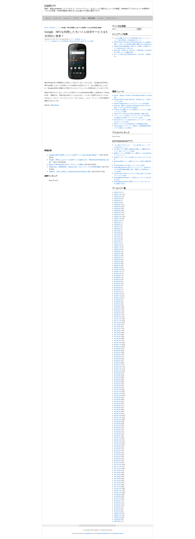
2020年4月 (117, 261)
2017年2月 (117, 338)
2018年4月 (117, 310)
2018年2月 (117, 314)
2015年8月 (117, 375)
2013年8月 (117, 424)
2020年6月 (117, 257)
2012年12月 (117, 440)
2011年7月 (117, 474)
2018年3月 (117, 312)
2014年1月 (117, 413)
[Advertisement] (77, 127)
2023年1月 (117, 214)
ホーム (48, 18)
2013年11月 (117, 418)
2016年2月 (117, 363)
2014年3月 (117, 409)
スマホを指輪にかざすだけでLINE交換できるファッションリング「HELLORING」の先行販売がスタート (132, 39)
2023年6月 (117, 204)
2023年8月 (117, 200)
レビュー (67, 18)
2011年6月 (117, 476)
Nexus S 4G (73, 41)
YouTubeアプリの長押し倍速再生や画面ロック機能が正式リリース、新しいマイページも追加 (132, 150)
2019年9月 (117, 275)
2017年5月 (117, 332)
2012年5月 (117, 454)
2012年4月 (117, 456)
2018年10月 (117, 298)
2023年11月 (117, 194)
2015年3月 (117, 385)
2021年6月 (117, 235)
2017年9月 (117, 324)
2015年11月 (117, 369)
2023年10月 (117, 196)
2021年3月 (117, 239)
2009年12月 (117, 513)
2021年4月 (117, 237)
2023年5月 (117, 206)
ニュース (57, 18)
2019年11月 (117, 271)
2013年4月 (117, 432)
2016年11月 (117, 344)
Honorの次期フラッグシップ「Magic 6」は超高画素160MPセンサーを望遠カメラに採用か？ (132, 127)
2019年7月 (117, 279)
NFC (78, 41)
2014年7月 (117, 401)
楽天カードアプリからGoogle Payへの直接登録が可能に (131, 124)
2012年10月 (117, 444)
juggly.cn (50, 5)
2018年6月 (117, 306)
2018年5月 (117, 308)
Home (46, 27)
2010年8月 (117, 497)
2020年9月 (117, 251)
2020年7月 (117, 255)
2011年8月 (117, 472)
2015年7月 (117, 377)
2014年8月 (117, 399)
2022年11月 (117, 219)
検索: (113, 29)
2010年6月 (117, 501)
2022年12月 (117, 216)
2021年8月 (117, 233)
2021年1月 (117, 243)
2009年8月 (117, 521)
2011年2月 (117, 485)
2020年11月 (117, 247)
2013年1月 (117, 438)
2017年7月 (117, 328)
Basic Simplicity (103, 533)
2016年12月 (117, 342)
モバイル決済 (89, 41)
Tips (83, 18)
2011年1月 (117, 487)
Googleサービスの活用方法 (60, 41)
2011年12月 (117, 464)
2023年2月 (117, 212)
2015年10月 (117, 371)
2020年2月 (117, 265)
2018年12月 (117, 294)
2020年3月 (117, 263)
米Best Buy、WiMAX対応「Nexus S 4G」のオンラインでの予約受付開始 (75, 167)
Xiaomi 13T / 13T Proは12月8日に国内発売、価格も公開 (131, 114)
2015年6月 (117, 379)
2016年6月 (117, 355)
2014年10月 (117, 395)
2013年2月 (117, 436)
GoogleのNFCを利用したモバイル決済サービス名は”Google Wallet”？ (74, 155)
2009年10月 (117, 517)
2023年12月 (117, 192)
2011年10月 (117, 468)
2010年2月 (117, 509)
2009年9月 (117, 519)
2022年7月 (117, 227)
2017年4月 (117, 334)
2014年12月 (117, 391)
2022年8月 (117, 225)
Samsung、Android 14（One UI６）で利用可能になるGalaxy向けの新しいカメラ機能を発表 (132, 51)
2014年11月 (117, 393)
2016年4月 (117, 359)
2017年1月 (117, 340)
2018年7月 (117, 304)
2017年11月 (117, 320)
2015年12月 (117, 367)
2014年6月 (117, 403)
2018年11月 (117, 296)
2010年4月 (117, 505)
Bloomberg (55, 105)
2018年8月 (117, 302)
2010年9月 (117, 495)
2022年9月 (117, 223)
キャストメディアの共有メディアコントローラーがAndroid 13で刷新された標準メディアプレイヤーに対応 (132, 117)
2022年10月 (117, 221)
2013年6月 (117, 428)
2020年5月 (117, 259)
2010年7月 (117, 499)
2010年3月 (117, 507)
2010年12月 (117, 489)
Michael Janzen (119, 533)
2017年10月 (117, 322)
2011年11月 (117, 466)
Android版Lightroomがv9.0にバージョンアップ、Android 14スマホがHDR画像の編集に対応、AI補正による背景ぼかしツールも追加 (132, 169)
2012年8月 (117, 448)
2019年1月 (117, 292)
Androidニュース (55, 27)
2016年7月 (117, 353)
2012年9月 (117, 446)
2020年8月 (117, 253)
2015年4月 (117, 383)
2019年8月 (117, 277)
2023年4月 (117, 208)
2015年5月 (117, 381)
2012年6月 (117, 452)
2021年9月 (117, 231)
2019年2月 (117, 290)
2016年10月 (117, 346)
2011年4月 (117, 480)
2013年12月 (117, 415)
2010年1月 (117, 511)
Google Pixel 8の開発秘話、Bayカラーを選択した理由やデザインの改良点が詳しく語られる (132, 47)
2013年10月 (117, 420)
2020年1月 (117, 267)
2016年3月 (117, 361)
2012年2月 (117, 460)
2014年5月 (117, 405)
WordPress (89, 533)
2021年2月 (117, 241)
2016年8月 (117, 351)
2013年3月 (117, 434)
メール (100, 18)
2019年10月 (117, 273)
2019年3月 (117, 288)
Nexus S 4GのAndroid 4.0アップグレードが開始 (66, 164)
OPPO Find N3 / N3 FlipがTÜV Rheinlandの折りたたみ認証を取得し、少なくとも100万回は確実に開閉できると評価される (133, 43)
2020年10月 (117, 249)
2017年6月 (117, 330)
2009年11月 (117, 515)
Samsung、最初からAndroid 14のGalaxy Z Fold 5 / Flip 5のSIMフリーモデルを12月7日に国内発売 (132, 106)
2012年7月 (117, 450)
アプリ (76, 18)
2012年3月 (117, 458)
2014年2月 (117, 411)
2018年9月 (117, 300)
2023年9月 (117, 198)
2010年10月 (117, 493)
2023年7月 (117, 202)
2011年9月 (117, 470)
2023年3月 (117, 210)
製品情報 (91, 18)
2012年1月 (117, 462)
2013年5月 (117, 430)
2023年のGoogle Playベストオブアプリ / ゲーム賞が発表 (131, 103)
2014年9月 (117, 397)
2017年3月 (117, 336)
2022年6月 (117, 229)
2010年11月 (117, 491)
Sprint (82, 41)
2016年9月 (117, 348)
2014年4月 (117, 407)
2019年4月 (117, 286)
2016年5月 (117, 357)
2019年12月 (117, 269)
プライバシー (111, 18)
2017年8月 (117, 326)
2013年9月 (117, 422)
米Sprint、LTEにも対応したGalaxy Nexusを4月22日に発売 (70, 171)
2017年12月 (117, 318)
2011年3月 (117, 482)
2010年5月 (117, 503)
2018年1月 (117, 316)
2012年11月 (117, 442)
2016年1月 (117, 365)
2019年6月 (117, 281)
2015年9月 (117, 373)
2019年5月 (117, 284)
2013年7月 (117, 426)
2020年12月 (117, 245)
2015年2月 (117, 387)
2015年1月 (117, 389)
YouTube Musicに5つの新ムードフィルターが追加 (129, 165)
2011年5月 (117, 478)
